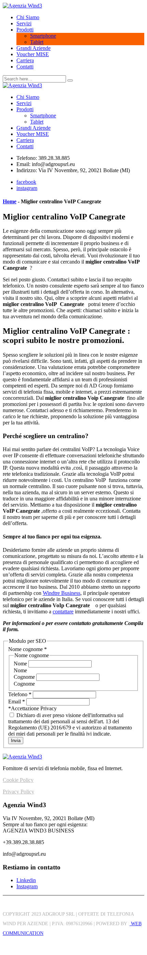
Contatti (25, 66)
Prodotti (25, 30)
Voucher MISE (32, 54)
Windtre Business (61, 593)
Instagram (27, 886)
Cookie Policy (18, 780)
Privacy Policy (18, 791)
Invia (16, 740)
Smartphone (43, 36)
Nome (21, 663)
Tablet (36, 42)
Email (16, 701)
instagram (26, 188)
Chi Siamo (27, 17)
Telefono (19, 694)
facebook (26, 182)
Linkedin (26, 880)
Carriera (25, 60)
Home (9, 201)
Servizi (23, 23)
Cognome (25, 677)
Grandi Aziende (33, 48)
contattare (63, 611)
